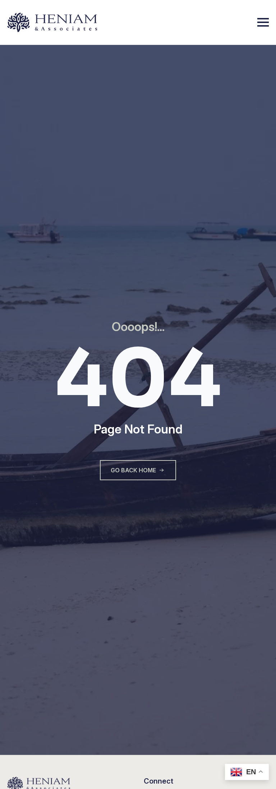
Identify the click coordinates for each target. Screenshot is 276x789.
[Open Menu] (263, 22)
